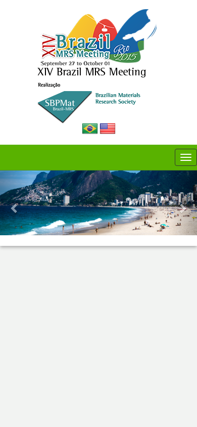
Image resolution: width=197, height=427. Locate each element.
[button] (15, 202)
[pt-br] (91, 128)
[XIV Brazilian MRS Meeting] (98, 94)
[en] (108, 128)
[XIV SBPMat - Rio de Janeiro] (98, 37)
